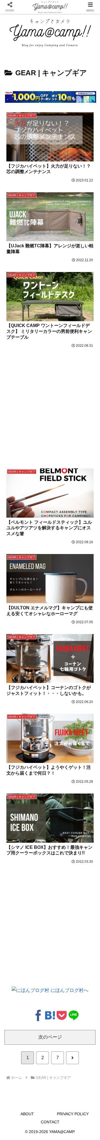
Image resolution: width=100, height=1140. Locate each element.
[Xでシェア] (26, 1015)
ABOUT (27, 1114)
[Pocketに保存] (61, 1015)
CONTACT (50, 1122)
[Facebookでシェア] (38, 1015)
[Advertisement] (50, 402)
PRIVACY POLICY (73, 1114)
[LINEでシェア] (73, 1015)
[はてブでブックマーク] (50, 1015)
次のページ (50, 1037)
